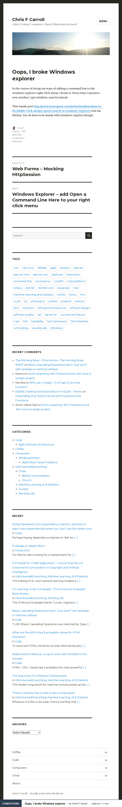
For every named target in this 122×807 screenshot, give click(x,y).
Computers (18, 138)
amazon (65, 267)
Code (18, 440)
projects (66, 301)
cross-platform (76, 281)
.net (16, 267)
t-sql (16, 321)
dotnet (30, 287)
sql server (51, 314)
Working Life (27, 493)
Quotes (23, 489)
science (79, 301)
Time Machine (79, 321)
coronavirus (42, 281)
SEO (16, 308)
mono (72, 294)
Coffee (19, 449)
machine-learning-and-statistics (33, 294)
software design (80, 308)
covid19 (58, 281)
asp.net (78, 267)
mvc (82, 294)
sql (39, 314)
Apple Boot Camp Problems (39, 462)
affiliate (42, 267)
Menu (103, 21)
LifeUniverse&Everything (31, 466)
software (28, 308)
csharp (18, 287)
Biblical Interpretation (36, 475)
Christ (22, 471)
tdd (25, 321)
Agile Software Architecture (36, 444)
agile (53, 267)
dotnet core (46, 287)
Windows (17, 141)
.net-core (28, 267)
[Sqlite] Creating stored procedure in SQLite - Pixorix (48, 391)
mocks (61, 294)
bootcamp (73, 274)
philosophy (38, 301)
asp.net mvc (40, 274)
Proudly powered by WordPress (46, 793)
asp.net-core (21, 274)
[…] (76, 537)
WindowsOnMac (29, 457)
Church (26, 480)
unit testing (21, 328)
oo (25, 301)
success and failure (73, 314)
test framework (57, 321)
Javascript (63, 287)
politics (53, 301)
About (16, 783)
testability (37, 321)
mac (76, 287)
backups (57, 274)
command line (23, 281)
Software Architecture (51, 308)
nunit (17, 301)
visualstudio (39, 328)
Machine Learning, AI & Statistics (39, 484)
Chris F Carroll (28, 19)
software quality (24, 314)
